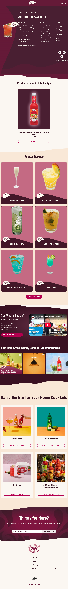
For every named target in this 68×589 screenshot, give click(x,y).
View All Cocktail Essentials (51, 445)
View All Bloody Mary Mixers (51, 494)
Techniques (59, 34)
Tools (58, 23)
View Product (34, 141)
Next (64, 325)
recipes (20, 12)
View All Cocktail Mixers (17, 445)
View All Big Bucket (17, 494)
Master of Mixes (32, 3)
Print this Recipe (62, 60)
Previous (31, 325)
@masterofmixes (50, 348)
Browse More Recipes (34, 297)
